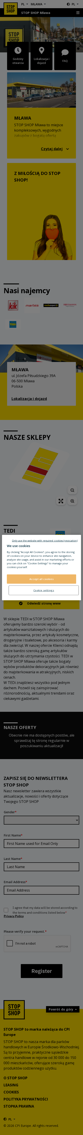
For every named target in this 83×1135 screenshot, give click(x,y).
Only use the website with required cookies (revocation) (45, 540)
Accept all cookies (41, 579)
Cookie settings (43, 590)
